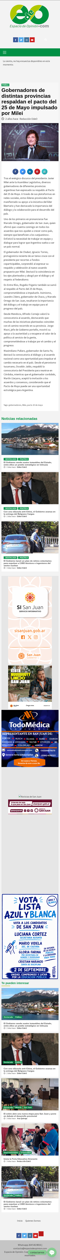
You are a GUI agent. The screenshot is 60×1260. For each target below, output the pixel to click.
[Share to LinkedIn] (30, 173)
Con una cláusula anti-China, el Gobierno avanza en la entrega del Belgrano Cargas (29, 512)
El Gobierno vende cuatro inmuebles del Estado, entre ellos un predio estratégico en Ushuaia (28, 463)
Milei (24, 405)
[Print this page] (44, 173)
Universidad (26, 1153)
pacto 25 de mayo (35, 405)
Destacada (10, 459)
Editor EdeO (22, 467)
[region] (30, 738)
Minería (18, 1107)
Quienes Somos (33, 1220)
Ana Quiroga (22, 1119)
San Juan (28, 1107)
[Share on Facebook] (15, 173)
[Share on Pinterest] (37, 173)
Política (5, 85)
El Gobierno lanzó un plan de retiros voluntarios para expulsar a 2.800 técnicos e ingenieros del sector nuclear (28, 563)
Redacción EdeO (28, 118)
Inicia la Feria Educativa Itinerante (20, 1159)
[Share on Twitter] (23, 173)
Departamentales (11, 1153)
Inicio (20, 1220)
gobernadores (15, 405)
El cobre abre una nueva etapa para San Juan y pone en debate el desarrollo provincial (30, 1115)
